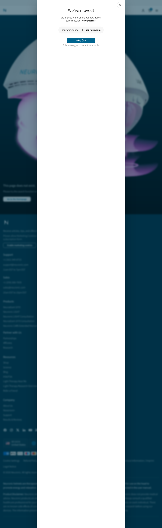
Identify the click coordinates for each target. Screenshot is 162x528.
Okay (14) (81, 40)
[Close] (120, 5)
